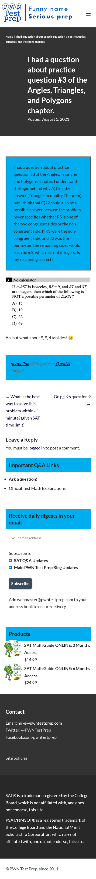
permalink (19, 363)
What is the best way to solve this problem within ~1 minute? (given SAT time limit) (23, 410)
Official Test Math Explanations (37, 488)
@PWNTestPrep (36, 729)
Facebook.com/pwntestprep (31, 737)
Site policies (16, 758)
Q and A (62, 363)
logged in (36, 447)
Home (9, 36)
